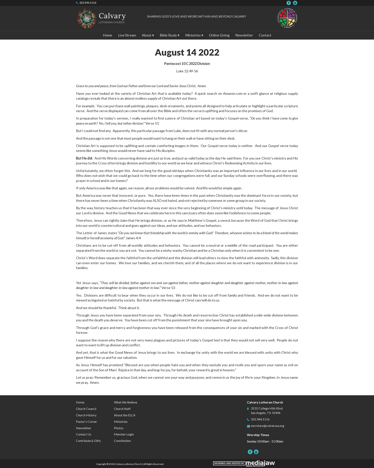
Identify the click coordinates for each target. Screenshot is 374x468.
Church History (86, 415)
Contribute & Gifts (88, 440)
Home (107, 35)
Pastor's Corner (86, 421)
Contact (265, 35)
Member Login (124, 434)
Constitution (122, 440)
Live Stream (127, 35)
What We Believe (125, 402)
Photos (118, 428)
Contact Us (83, 434)
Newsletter (244, 35)
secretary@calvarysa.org (267, 425)
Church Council (86, 408)
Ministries (121, 421)
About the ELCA (124, 415)
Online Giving (219, 35)
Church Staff (122, 408)
